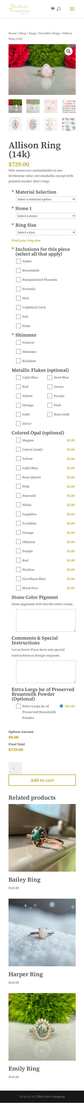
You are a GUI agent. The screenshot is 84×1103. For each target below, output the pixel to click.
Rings (32, 33)
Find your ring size (26, 240)
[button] (69, 51)
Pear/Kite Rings (49, 33)
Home (13, 33)
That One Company (51, 1096)
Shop (22, 33)
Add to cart (42, 780)
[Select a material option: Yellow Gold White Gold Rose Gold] (46, 199)
